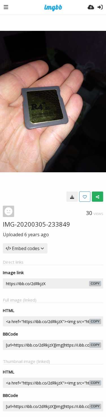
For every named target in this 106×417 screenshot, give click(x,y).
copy (95, 283)
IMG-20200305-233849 (36, 224)
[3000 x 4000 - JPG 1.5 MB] (72, 197)
